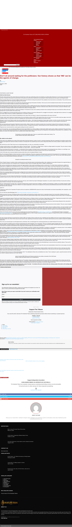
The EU (37, 45)
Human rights (38, 56)
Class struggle (39, 53)
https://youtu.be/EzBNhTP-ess (6, 212)
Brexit (37, 44)
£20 (38, 316)
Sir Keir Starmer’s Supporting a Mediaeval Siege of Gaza (18, 435)
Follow (70, 396)
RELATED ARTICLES (4, 349)
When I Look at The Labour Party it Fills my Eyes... (17, 429)
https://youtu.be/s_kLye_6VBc (13, 237)
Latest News (38, 47)
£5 (35, 316)
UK (36, 51)
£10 (36, 316)
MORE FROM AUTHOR (13, 349)
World (37, 49)
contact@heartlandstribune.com (13, 517)
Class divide (4, 325)
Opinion (37, 58)
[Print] (38, 88)
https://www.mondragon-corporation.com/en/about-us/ (27, 192)
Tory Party (38, 42)
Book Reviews (37, 57)
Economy (38, 48)
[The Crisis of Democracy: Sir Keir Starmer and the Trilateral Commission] (4, 428)
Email (3, 296)
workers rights (39, 55)
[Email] (34, 88)
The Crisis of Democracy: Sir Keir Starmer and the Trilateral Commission (20, 441)
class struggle (5, 326)
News (35, 46)
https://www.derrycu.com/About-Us (45, 211)
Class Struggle (37, 52)
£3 (33, 316)
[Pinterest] (18, 88)
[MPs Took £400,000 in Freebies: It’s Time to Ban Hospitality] (32, 359)
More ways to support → (36, 322)
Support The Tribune (36, 317)
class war (4, 327)
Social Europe (39, 50)
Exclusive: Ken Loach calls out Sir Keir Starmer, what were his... (19, 468)
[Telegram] (42, 88)
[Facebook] (10, 88)
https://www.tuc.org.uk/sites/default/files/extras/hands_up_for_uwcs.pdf (37, 156)
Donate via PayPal (39, 321)
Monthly (34, 315)
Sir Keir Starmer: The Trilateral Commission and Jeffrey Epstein (19, 456)
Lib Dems (38, 43)
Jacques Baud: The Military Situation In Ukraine (16, 462)
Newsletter (36, 62)
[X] (14, 88)
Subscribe (69, 398)
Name (3, 294)
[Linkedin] (26, 88)
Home (1, 67)
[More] (47, 88)
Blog (35, 61)
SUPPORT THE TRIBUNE (36, 390)
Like (70, 394)
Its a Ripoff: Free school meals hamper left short (13, 338)
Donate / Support (37, 60)
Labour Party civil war (6, 328)
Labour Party (38, 41)
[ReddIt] (30, 88)
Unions (37, 54)
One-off (38, 315)
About (35, 59)
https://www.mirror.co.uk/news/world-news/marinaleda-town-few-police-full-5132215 (24, 231)
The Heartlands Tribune (38, 39)
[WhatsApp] (22, 88)
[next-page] (3, 373)
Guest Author (2, 81)
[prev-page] (1, 373)
